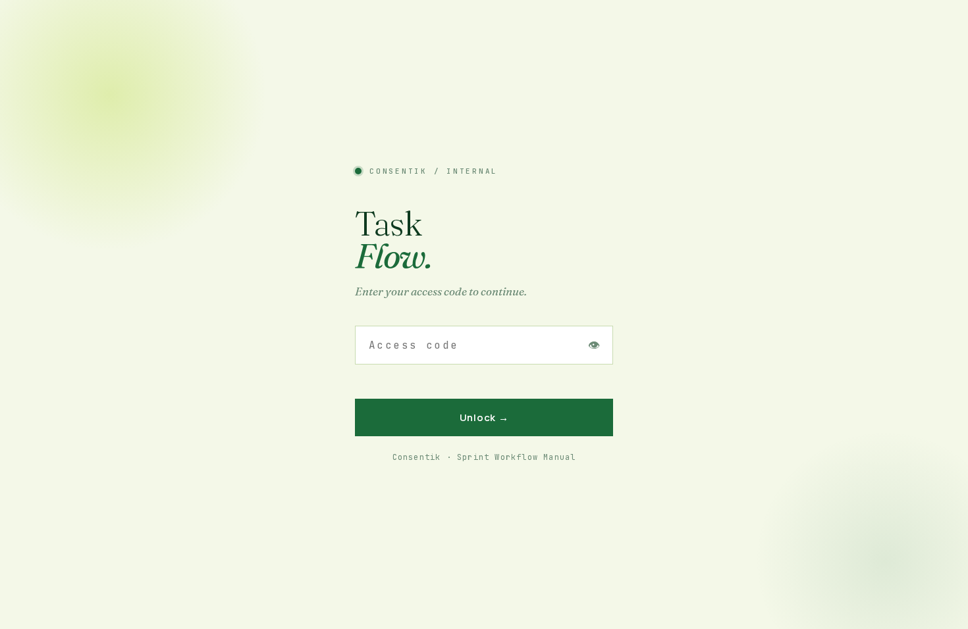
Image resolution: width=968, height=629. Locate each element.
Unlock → (484, 417)
